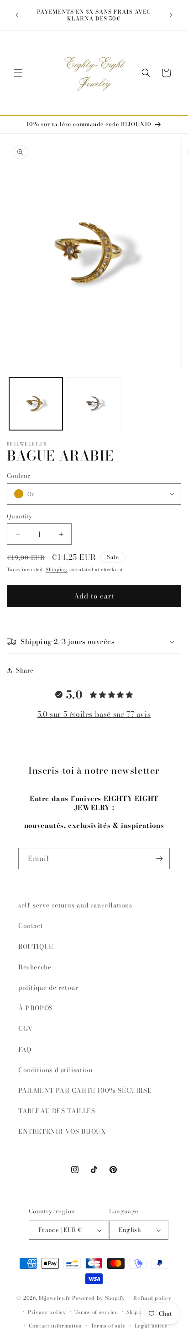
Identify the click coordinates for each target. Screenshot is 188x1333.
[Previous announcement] (17, 15)
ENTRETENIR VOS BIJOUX (62, 1131)
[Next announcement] (171, 15)
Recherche (34, 967)
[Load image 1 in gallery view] (36, 404)
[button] (18, 73)
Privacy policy (47, 1312)
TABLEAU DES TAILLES (56, 1111)
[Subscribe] (159, 858)
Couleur (19, 475)
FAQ (24, 1049)
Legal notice (151, 1325)
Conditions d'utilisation (55, 1070)
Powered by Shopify (98, 1298)
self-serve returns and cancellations (75, 905)
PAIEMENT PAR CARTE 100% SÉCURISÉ (84, 1090)
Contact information (55, 1325)
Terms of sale (108, 1325)
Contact (30, 926)
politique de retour (48, 988)
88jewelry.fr (54, 1298)
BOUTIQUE (35, 947)
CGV (25, 1029)
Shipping (57, 569)
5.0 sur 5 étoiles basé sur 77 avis (94, 714)
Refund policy (152, 1298)
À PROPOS (35, 1008)
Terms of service (96, 1312)
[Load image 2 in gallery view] (93, 404)
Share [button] (25, 670)
